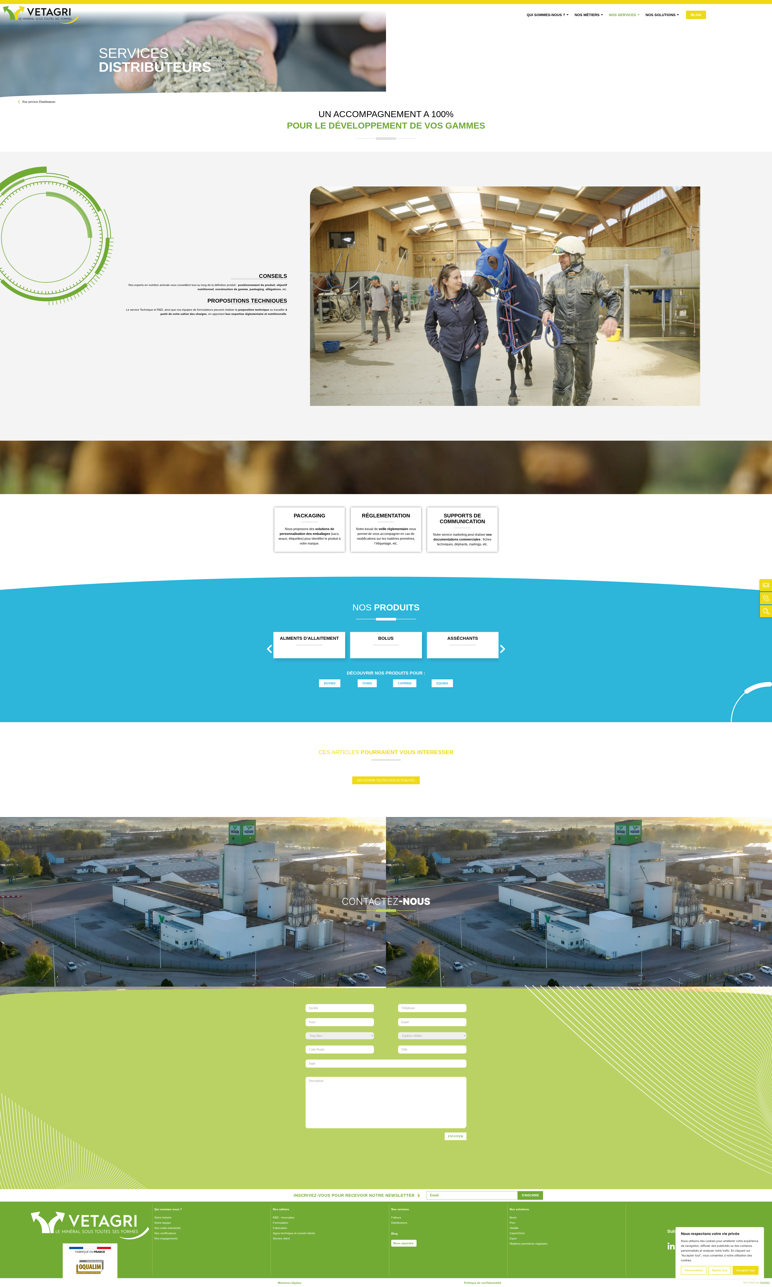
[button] (269, 649)
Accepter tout (745, 1270)
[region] (720, 1253)
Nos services (30, 101)
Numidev (765, 1282)
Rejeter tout (719, 1270)
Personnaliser (694, 1270)
